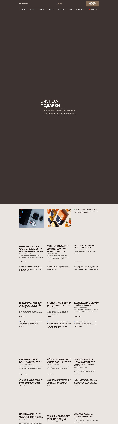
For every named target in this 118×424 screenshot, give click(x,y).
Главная (23, 9)
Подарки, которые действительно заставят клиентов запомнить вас (83, 414)
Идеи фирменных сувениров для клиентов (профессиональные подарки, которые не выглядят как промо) (59, 304)
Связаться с (80, 9)
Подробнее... (23, 261)
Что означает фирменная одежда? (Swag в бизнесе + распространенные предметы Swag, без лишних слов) (30, 360)
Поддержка (61, 9)
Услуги (42, 9)
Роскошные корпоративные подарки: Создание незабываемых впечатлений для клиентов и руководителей (31, 415)
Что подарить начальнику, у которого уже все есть (84, 246)
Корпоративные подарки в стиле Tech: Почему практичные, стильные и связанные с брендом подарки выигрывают (31, 249)
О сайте (50, 9)
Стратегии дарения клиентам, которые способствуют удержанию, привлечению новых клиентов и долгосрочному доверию (58, 248)
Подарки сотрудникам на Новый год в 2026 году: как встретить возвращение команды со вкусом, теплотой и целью (59, 417)
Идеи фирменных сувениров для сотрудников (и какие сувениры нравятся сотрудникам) (86, 303)
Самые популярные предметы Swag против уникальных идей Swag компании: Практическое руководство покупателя (30, 304)
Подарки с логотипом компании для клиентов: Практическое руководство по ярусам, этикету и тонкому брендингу (59, 360)
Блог (71, 9)
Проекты (32, 9)
